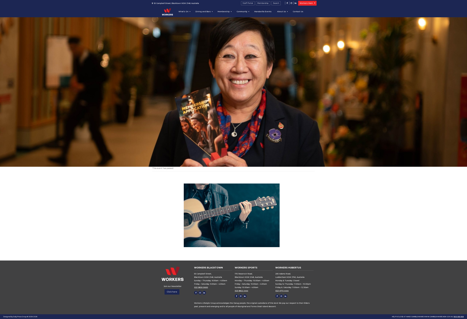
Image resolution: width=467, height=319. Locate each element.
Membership (263, 3)
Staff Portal (248, 3)
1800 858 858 (459, 317)
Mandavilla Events (263, 11)
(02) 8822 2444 (241, 291)
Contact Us (298, 11)
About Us (281, 11)
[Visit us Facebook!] (287, 3)
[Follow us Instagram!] (291, 3)
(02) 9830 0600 (201, 287)
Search (276, 3)
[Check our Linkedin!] (295, 3)
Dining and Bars (203, 11)
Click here (172, 292)
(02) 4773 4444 (282, 291)
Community (242, 11)
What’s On (184, 11)
